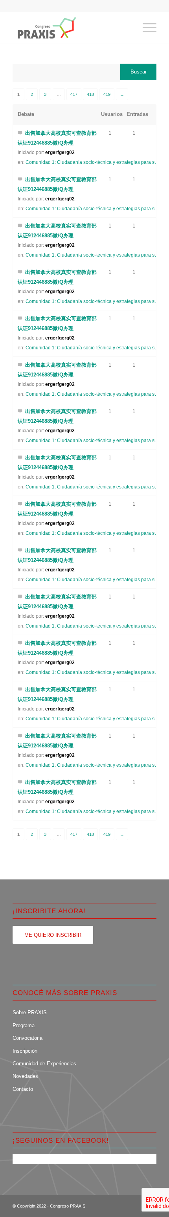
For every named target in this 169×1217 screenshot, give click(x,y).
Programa (24, 1025)
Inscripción (25, 1051)
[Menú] (145, 28)
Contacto (23, 1089)
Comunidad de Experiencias (44, 1063)
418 (90, 94)
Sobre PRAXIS (30, 1012)
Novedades (25, 1076)
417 (73, 94)
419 (106, 94)
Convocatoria (27, 1038)
